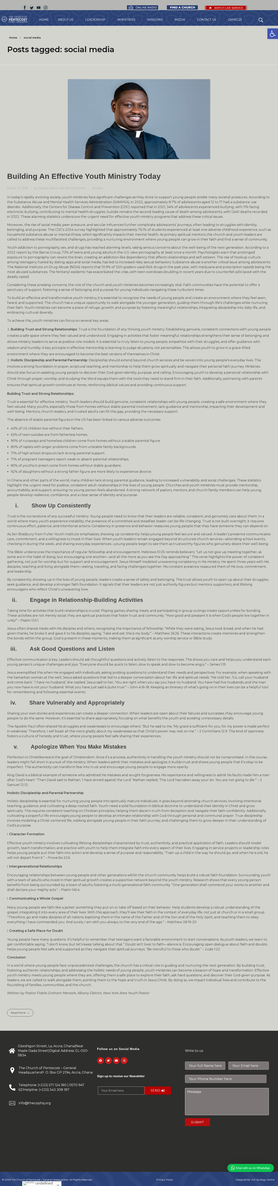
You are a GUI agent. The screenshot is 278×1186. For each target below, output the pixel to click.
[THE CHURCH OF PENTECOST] (19, 19)
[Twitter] (108, 1060)
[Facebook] (100, 1060)
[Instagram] (124, 1060)
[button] (272, 33)
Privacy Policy (164, 1179)
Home (13, 37)
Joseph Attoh (48, 188)
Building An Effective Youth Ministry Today (84, 176)
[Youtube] (116, 1060)
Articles (97, 188)
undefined (43, 1183)
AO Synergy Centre (263, 1179)
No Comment (76, 188)
